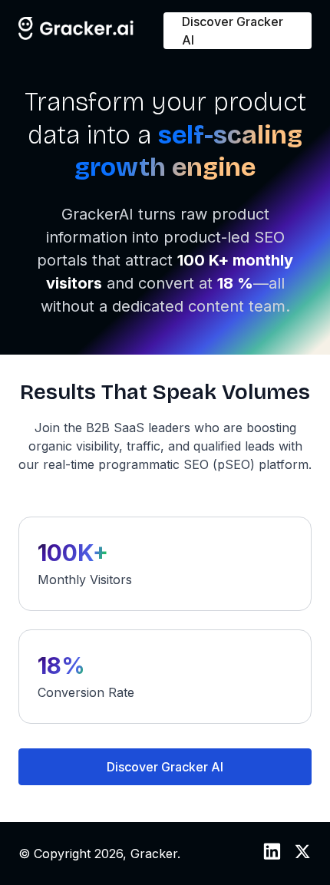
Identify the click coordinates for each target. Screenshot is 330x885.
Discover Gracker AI (232, 31)
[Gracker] (76, 35)
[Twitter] (302, 856)
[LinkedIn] (271, 856)
